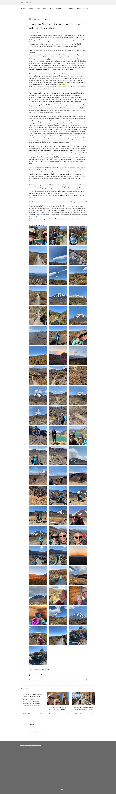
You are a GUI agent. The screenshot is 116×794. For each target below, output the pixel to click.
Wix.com (39, 745)
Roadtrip (31, 8)
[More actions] (86, 19)
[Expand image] (38, 235)
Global (38, 8)
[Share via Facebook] (29, 675)
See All (93, 688)
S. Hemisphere (60, 8)
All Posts (23, 8)
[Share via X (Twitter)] (33, 675)
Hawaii (79, 8)
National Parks (45, 669)
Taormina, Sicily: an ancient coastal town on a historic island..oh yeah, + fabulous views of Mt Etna (83, 708)
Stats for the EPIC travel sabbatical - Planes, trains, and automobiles (32, 695)
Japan (44, 8)
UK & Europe (70, 8)
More (85, 8)
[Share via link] (41, 675)
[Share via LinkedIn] (37, 675)
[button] (93, 8)
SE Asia (51, 8)
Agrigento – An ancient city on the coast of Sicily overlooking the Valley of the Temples (58, 708)
